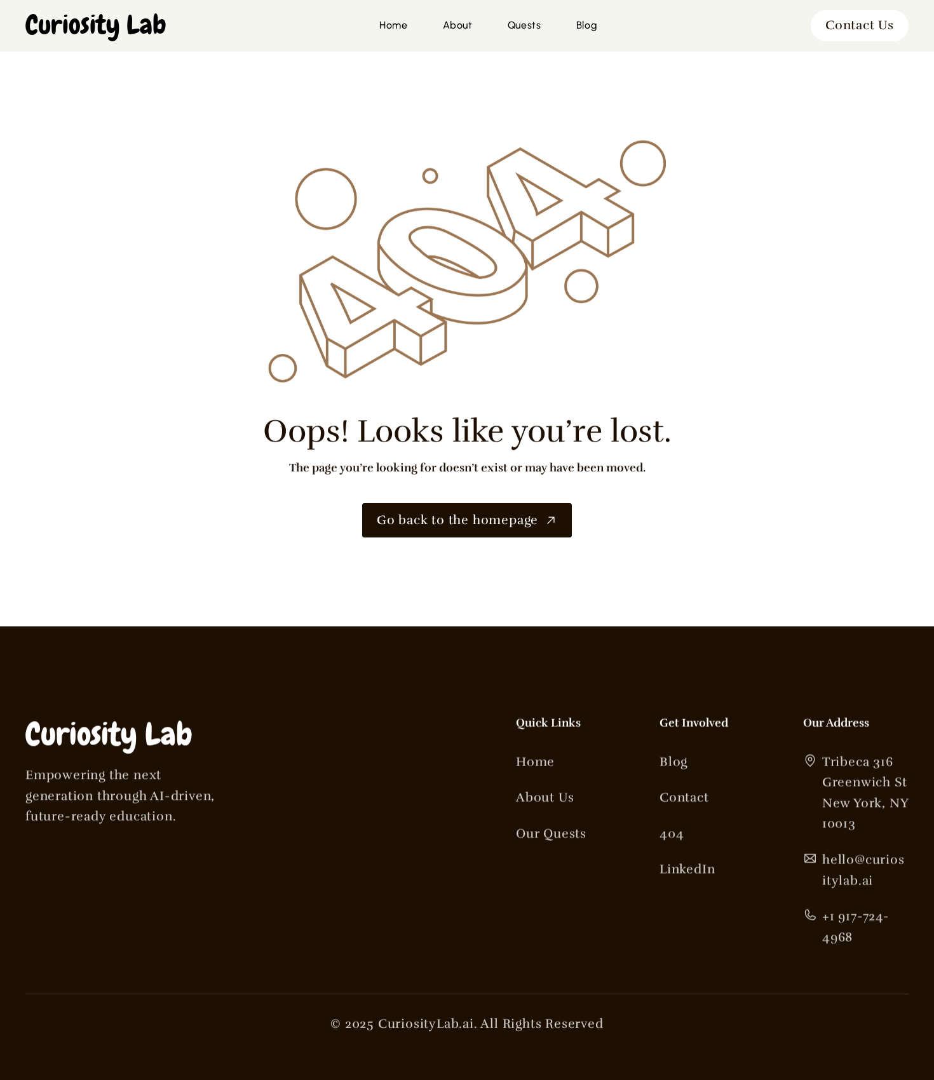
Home (535, 762)
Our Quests (551, 834)
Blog (673, 762)
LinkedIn (687, 869)
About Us (545, 798)
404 (672, 834)
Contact (684, 798)
